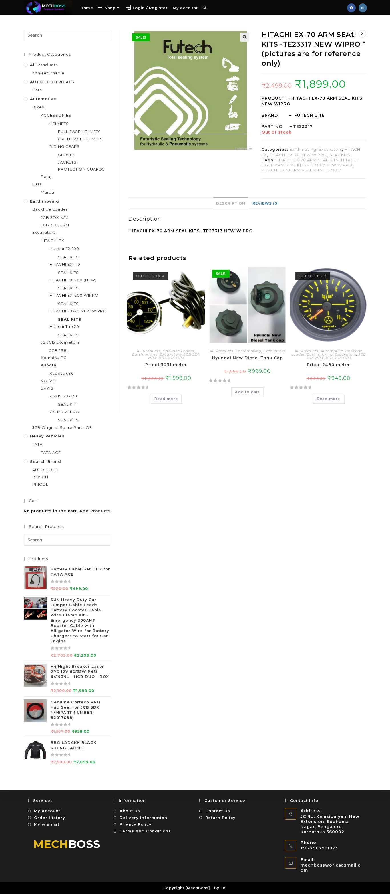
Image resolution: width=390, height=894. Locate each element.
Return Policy (220, 817)
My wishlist (46, 824)
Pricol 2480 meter (328, 364)
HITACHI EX (52, 240)
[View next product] (362, 34)
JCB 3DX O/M (171, 358)
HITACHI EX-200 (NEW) (73, 280)
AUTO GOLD (45, 469)
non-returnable (48, 73)
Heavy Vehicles (47, 436)
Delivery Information (143, 817)
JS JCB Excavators (60, 342)
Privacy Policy (136, 824)
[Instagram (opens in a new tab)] (363, 7)
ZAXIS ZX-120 (63, 396)
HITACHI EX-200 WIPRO (73, 295)
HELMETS (59, 123)
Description (230, 203)
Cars (37, 90)
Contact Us (217, 810)
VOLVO (48, 380)
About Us (130, 810)
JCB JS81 (58, 350)
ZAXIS (47, 388)
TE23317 (333, 170)
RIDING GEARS (64, 146)
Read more (166, 399)
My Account (47, 810)
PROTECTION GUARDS (81, 169)
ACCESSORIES (56, 115)
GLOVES (66, 154)
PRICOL (40, 484)
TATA (37, 444)
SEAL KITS (339, 154)
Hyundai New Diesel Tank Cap (247, 357)
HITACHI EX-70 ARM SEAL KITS (307, 160)
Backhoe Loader (179, 351)
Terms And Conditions (145, 831)
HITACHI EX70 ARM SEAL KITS (292, 170)
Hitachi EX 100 (64, 248)
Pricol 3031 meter (166, 364)
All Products (149, 351)
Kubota (48, 365)
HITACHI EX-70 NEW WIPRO (298, 154)
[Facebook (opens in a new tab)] (351, 7)
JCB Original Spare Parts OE (62, 427)
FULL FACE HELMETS (79, 131)
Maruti (47, 192)
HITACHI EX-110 (64, 264)
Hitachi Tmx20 (64, 326)
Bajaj (46, 176)
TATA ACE (51, 452)
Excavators (330, 149)
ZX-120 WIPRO (64, 411)
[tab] (230, 203)
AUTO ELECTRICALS (52, 82)
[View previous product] (352, 34)
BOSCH (40, 477)
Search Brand (45, 461)
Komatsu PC (54, 357)
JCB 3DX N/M (55, 217)
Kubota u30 (61, 373)
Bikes (38, 107)
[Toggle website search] (204, 7)
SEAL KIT (67, 404)
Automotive (332, 351)
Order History (49, 817)
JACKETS (67, 162)
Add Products (95, 510)
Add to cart (247, 392)
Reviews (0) (265, 203)
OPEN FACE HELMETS (80, 139)
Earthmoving (303, 149)
